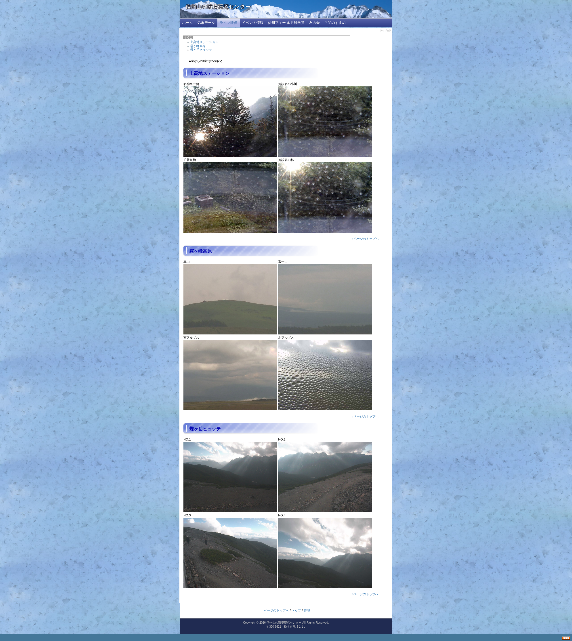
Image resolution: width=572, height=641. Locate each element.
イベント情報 (252, 23)
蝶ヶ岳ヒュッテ (201, 50)
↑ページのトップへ (365, 238)
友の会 (314, 23)
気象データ (206, 23)
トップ (296, 610)
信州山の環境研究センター (218, 7)
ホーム (187, 23)
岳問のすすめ (335, 23)
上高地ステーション (204, 42)
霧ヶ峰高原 (198, 46)
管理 (307, 610)
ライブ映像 (229, 23)
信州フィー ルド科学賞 (286, 23)
